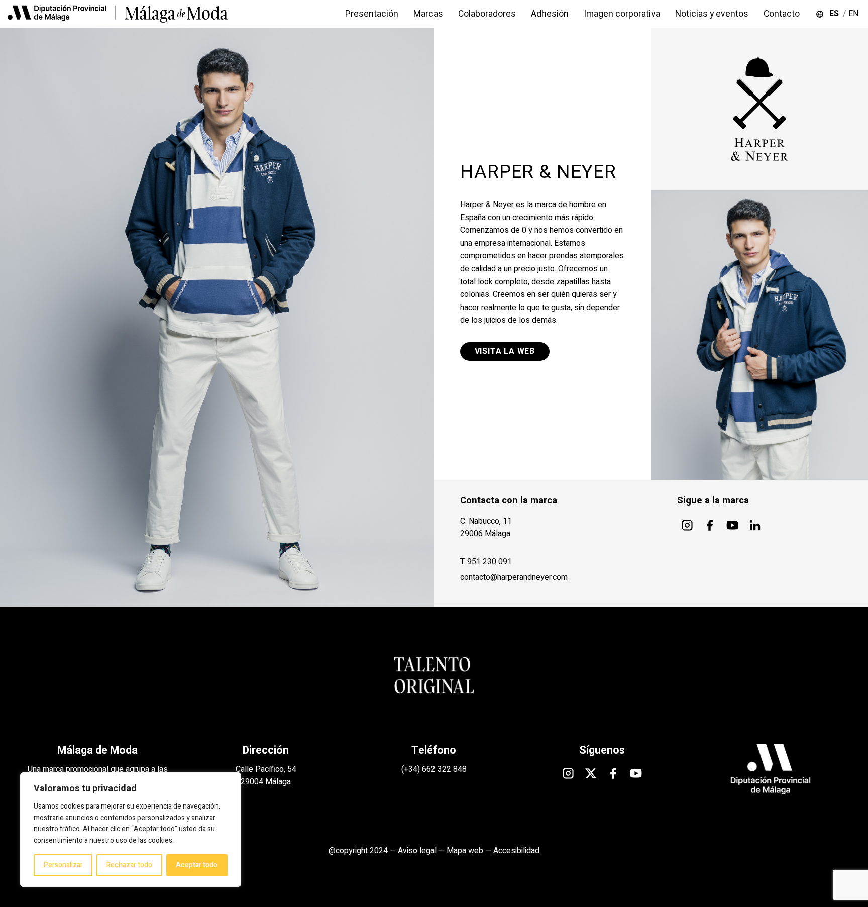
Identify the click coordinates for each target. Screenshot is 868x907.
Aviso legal (417, 851)
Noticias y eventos (711, 14)
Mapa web (465, 851)
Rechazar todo (129, 865)
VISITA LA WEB (505, 351)
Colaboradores (487, 14)
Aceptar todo (197, 865)
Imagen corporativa (622, 14)
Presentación (371, 14)
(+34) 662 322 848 (434, 769)
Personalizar (63, 865)
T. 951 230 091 (486, 562)
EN (854, 14)
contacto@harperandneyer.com (514, 577)
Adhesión (550, 14)
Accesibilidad (516, 851)
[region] (130, 829)
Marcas (428, 14)
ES (836, 14)
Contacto (782, 14)
